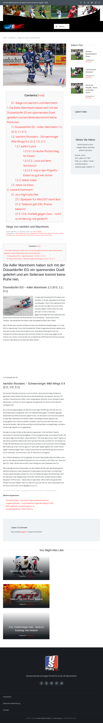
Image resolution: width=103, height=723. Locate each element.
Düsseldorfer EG (34, 233)
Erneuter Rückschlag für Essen (91, 54)
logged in (24, 532)
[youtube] (92, 2)
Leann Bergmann (21, 235)
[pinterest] (57, 683)
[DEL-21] (34, 44)
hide (41, 95)
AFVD (87, 62)
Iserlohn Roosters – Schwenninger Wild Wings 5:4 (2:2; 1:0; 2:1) (30, 259)
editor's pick (25, 146)
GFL (91, 62)
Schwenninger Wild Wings (43, 235)
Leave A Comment (20, 189)
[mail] (99, 2)
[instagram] (88, 2)
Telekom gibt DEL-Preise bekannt (26, 599)
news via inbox (22, 185)
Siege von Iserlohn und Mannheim (34, 103)
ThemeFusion (57, 718)
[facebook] (81, 2)
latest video (26, 180)
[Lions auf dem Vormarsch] (77, 69)
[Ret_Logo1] (13, 24)
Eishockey (43, 233)
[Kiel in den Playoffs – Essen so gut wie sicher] (77, 84)
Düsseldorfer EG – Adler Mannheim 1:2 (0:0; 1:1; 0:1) (25, 256)
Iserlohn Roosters (53, 233)
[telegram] (95, 2)
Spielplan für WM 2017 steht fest (38, 199)
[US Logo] (51, 656)
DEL (27, 233)
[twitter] (84, 2)
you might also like (24, 194)
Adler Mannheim (20, 233)
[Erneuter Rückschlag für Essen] (77, 51)
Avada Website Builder (43, 718)
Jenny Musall (37, 231)
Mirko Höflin (31, 235)
